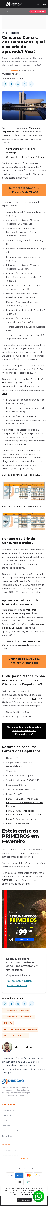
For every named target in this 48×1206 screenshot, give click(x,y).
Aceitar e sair (24, 1200)
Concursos (6, 1126)
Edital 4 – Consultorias (17, 824)
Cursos (4, 1120)
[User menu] (38, 4)
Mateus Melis (12, 71)
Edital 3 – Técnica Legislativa (21, 819)
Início (4, 33)
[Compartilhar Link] (31, 84)
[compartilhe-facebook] (11, 84)
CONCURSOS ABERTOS (19, 981)
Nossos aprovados (8, 1110)
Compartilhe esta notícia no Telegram (25, 157)
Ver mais (23, 1158)
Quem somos (7, 1115)
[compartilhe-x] (24, 84)
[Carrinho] (44, 4)
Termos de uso (7, 1136)
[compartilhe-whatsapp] (4, 84)
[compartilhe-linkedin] (17, 84)
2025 (4, 393)
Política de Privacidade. (24, 1194)
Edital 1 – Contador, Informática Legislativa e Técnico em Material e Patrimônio (24, 802)
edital (12, 128)
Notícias (15, 33)
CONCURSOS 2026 (17, 985)
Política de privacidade (10, 1131)
